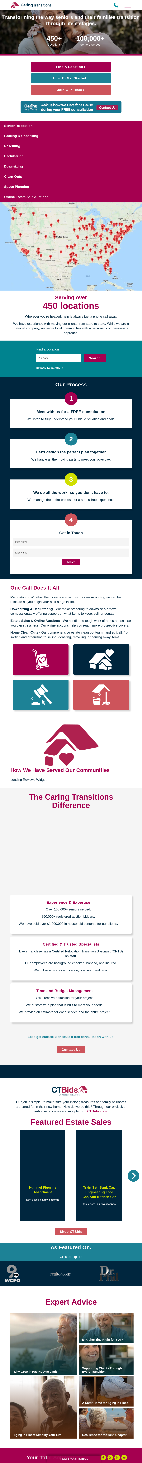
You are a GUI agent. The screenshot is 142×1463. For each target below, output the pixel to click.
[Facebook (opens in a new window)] (103, 1457)
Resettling (12, 146)
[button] (8, 1176)
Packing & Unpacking (21, 136)
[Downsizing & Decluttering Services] (101, 659)
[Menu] (127, 5)
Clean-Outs (13, 176)
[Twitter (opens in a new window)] (110, 1457)
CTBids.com (97, 1111)
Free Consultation (74, 1459)
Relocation (18, 597)
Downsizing (13, 166)
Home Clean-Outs (24, 632)
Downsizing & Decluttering (31, 609)
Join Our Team (69, 90)
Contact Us (71, 1049)
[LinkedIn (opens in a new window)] (117, 1457)
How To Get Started (69, 78)
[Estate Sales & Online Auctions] (41, 695)
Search (95, 358)
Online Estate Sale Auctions (26, 197)
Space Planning (16, 187)
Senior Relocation (18, 126)
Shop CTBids (73, 1232)
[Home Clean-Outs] (101, 695)
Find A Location (69, 67)
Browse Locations (48, 367)
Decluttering (14, 156)
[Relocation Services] (41, 659)
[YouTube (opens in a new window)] (124, 1457)
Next (71, 562)
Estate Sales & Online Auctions (35, 621)
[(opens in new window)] (12, 1273)
